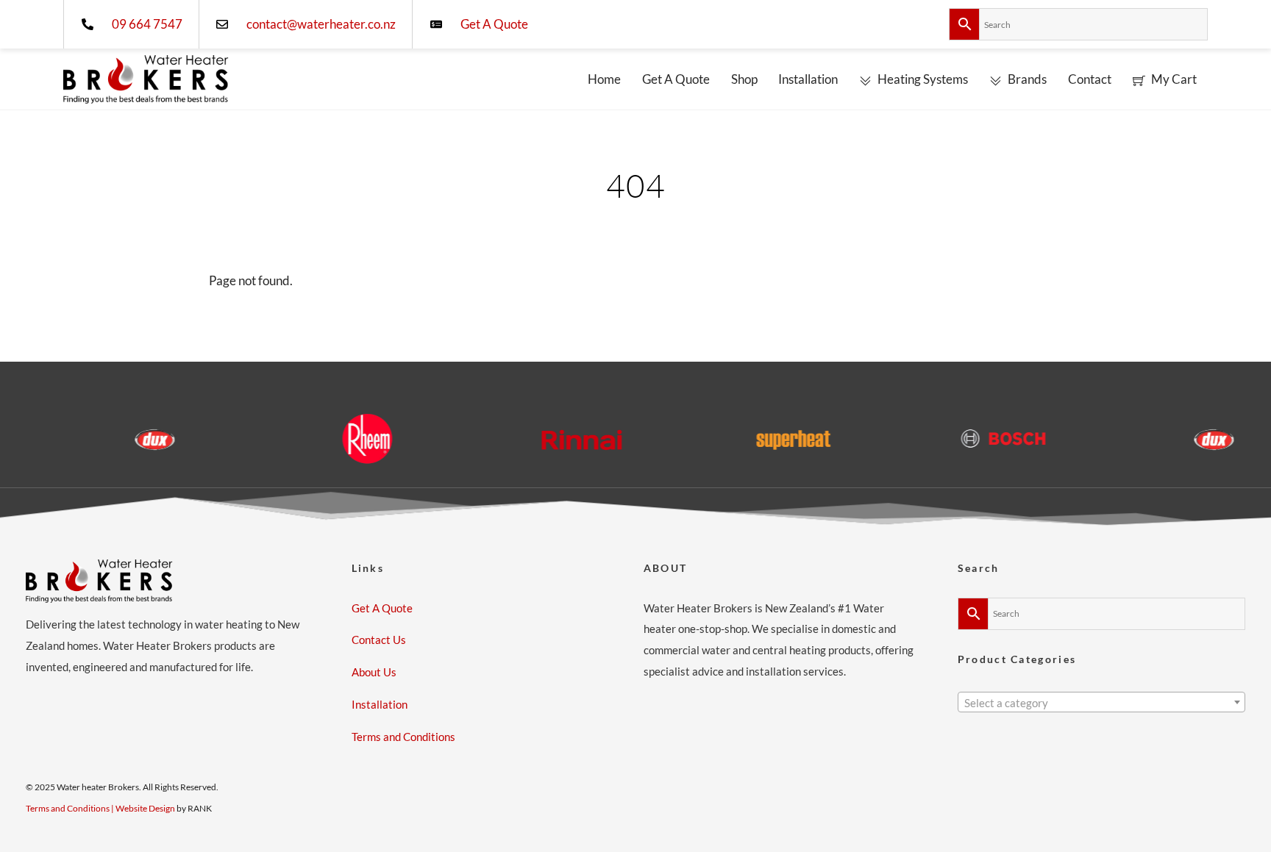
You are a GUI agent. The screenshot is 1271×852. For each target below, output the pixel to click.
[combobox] (1102, 702)
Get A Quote (676, 79)
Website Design (145, 808)
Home (604, 79)
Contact (1089, 79)
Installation (808, 79)
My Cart (1173, 79)
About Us (374, 672)
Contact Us (379, 639)
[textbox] (1101, 703)
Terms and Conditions (403, 736)
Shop (744, 79)
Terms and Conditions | (70, 808)
